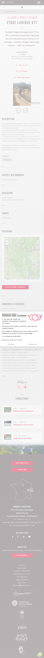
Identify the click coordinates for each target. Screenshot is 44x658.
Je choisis (11, 344)
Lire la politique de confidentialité (11, 336)
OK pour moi (33, 344)
